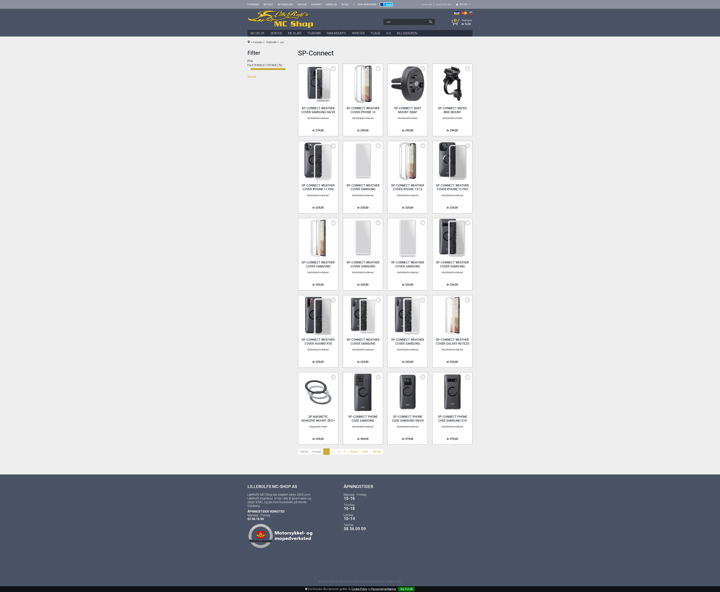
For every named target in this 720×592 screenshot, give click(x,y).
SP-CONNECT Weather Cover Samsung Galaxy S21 (363, 266)
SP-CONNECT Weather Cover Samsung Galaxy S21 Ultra (363, 189)
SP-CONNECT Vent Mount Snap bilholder (407, 112)
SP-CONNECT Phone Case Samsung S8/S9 (408, 418)
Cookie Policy (359, 589)
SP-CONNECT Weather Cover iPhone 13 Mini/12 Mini (363, 112)
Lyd (282, 42)
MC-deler (257, 33)
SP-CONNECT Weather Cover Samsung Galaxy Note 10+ (407, 343)
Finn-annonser (367, 4)
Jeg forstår (406, 589)
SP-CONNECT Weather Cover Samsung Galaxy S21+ (407, 266)
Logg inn (427, 4)
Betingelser (285, 4)
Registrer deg (443, 4)
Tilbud (375, 33)
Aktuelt (268, 4)
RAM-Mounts (336, 33)
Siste (365, 451)
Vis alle (377, 451)
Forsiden (253, 4)
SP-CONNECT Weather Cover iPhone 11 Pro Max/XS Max (318, 189)
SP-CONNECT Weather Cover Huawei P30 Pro (318, 343)
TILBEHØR (314, 33)
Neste (353, 451)
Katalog (331, 4)
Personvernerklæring (383, 589)
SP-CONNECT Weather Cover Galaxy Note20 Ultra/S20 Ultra (452, 343)
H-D (388, 33)
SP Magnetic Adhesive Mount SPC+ (318, 418)
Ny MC (345, 4)
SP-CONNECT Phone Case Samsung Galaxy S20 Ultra (363, 420)
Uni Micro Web (393, 581)
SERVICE (276, 33)
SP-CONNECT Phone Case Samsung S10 (452, 418)
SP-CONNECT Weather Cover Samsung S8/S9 (318, 110)
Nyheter (358, 33)
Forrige (317, 451)
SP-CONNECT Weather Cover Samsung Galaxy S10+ (452, 266)
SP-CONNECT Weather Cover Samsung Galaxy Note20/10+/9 (318, 266)
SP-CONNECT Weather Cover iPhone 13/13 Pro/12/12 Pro (407, 189)
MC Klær (294, 33)
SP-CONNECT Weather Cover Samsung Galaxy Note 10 (363, 343)
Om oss (302, 4)
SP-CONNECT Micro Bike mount (452, 110)
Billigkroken (407, 33)
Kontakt (316, 4)
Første (304, 451)
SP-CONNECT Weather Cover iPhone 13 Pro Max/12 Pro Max (452, 189)
